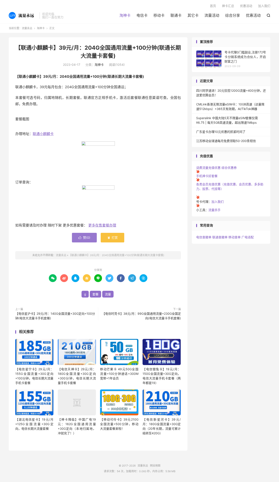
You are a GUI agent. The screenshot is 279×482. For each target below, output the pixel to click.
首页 (213, 6)
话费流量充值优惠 (208, 167)
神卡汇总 (228, 6)
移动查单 (234, 237)
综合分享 (232, 15)
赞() (84, 237)
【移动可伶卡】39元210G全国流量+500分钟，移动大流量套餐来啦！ (119, 424)
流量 (108, 294)
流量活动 (211, 15)
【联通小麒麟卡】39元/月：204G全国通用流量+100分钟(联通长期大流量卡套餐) (116, 255)
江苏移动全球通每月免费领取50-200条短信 (226, 141)
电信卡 (142, 15)
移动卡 (159, 15)
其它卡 (193, 15)
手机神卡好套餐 (207, 176)
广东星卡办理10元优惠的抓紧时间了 (220, 132)
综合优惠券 (229, 167)
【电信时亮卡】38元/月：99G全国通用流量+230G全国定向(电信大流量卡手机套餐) (141, 316)
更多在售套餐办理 (102, 225)
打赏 (112, 237)
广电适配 (248, 237)
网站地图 (155, 465)
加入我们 (264, 6)
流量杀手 (214, 210)
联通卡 (176, 15)
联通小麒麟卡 (43, 134)
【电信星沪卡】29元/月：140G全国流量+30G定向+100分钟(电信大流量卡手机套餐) (55, 316)
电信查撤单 (203, 237)
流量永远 (23, 15)
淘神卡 (125, 15)
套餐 (95, 294)
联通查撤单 (220, 237)
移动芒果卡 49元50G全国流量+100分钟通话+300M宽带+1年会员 (119, 373)
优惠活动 (253, 15)
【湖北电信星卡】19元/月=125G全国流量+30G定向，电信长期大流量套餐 (34, 424)
